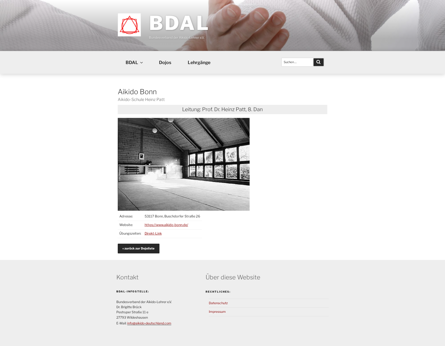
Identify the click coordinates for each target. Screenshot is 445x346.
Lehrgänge (199, 62)
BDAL (179, 23)
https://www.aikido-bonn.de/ (166, 225)
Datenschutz (218, 303)
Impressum (217, 312)
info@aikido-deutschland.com (149, 323)
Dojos (165, 62)
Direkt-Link (153, 233)
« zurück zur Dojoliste (138, 248)
